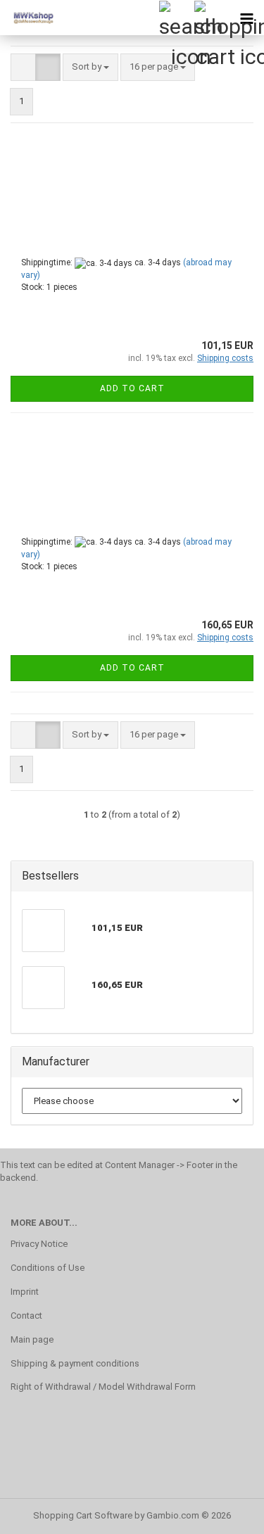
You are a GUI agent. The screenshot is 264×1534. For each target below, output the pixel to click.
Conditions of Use (47, 1267)
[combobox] (90, 67)
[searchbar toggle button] (176, 17)
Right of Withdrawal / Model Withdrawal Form (103, 1386)
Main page (32, 1339)
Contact (26, 1315)
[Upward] (225, 1512)
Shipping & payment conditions (75, 1363)
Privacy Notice (39, 1243)
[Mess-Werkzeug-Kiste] (28, 17)
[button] (23, 67)
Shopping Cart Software (82, 1515)
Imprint (25, 1291)
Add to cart (132, 388)
